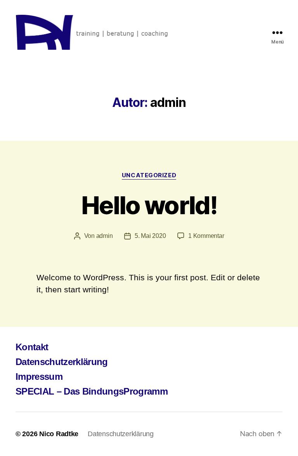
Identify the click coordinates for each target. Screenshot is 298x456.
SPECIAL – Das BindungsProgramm (92, 391)
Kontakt (32, 347)
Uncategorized (149, 175)
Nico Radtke (58, 434)
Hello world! (149, 205)
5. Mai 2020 (150, 235)
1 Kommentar (206, 235)
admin (104, 235)
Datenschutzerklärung (62, 361)
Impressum (39, 376)
